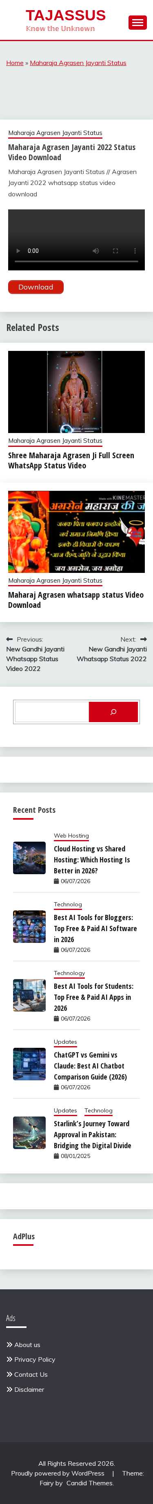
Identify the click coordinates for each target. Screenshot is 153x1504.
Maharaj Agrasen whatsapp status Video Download (76, 599)
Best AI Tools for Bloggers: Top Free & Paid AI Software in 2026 (95, 928)
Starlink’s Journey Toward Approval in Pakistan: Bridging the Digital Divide (92, 1134)
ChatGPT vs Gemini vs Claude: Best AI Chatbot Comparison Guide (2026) (90, 1066)
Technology (69, 973)
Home (15, 63)
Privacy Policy (34, 1359)
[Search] (113, 712)
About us (27, 1345)
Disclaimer (29, 1389)
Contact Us (31, 1374)
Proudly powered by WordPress (58, 1473)
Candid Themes (90, 1483)
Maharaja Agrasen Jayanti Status (78, 63)
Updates (65, 1041)
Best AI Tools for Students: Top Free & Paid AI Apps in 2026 (93, 997)
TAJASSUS (66, 15)
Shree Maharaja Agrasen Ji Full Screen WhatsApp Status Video (71, 460)
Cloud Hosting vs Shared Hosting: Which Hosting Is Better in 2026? (92, 859)
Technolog (68, 904)
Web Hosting (71, 835)
